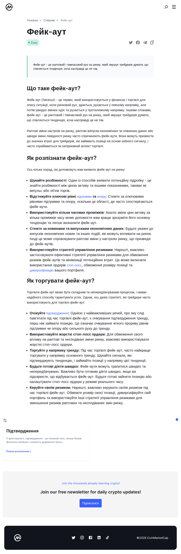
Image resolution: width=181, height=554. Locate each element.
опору (101, 196)
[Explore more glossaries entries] (5, 420)
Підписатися (90, 503)
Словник (49, 20)
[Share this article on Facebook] (138, 42)
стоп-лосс (74, 265)
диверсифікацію (42, 270)
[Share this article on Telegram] (145, 42)
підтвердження (57, 313)
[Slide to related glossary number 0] (177, 419)
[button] (174, 7)
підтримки (84, 196)
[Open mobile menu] (174, 7)
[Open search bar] (166, 7)
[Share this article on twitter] (131, 42)
